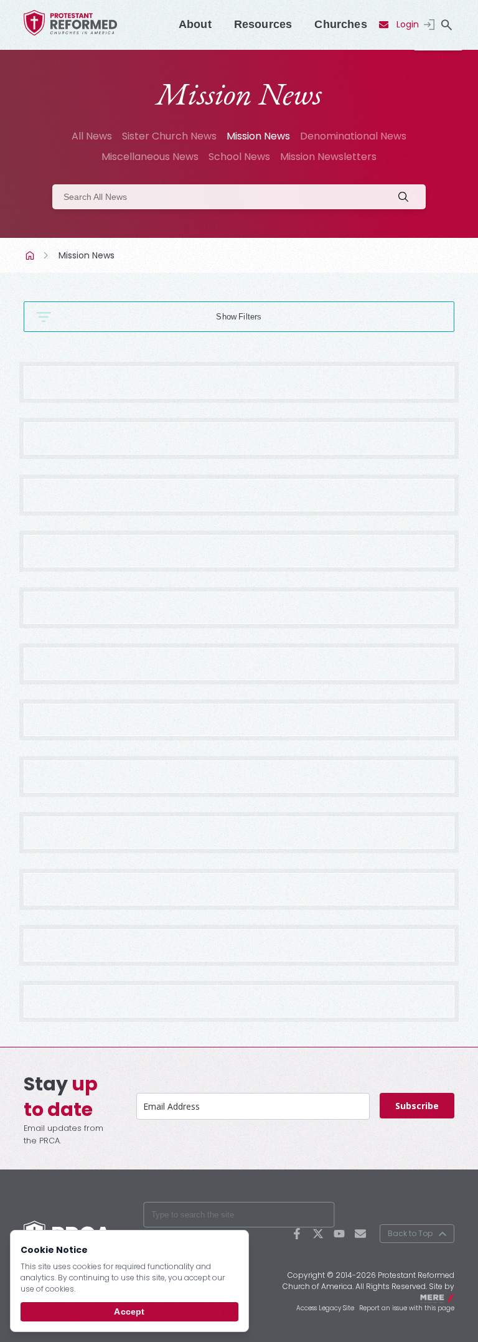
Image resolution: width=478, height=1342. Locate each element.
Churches (340, 24)
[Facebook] (297, 1233)
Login (407, 24)
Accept (129, 1311)
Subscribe (417, 1106)
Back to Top (410, 1233)
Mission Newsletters (328, 156)
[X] (318, 1233)
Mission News (258, 136)
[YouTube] (339, 1233)
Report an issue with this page (406, 1308)
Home (31, 255)
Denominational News (353, 136)
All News (92, 136)
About (195, 24)
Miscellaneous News (150, 156)
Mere (446, 1297)
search (446, 24)
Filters (249, 316)
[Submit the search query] (407, 197)
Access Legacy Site (325, 1308)
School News (239, 156)
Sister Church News (169, 136)
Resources (263, 24)
